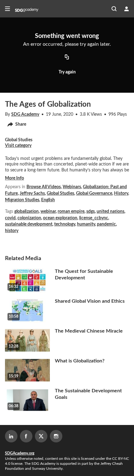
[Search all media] (114, 9)
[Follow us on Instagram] (56, 436)
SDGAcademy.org (19, 453)
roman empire (71, 211)
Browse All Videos (43, 187)
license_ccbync (93, 218)
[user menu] (127, 9)
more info (14, 178)
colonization (29, 218)
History (121, 193)
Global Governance (94, 193)
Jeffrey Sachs (32, 193)
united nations (110, 211)
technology (64, 224)
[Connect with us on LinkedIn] (11, 436)
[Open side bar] (7, 9)
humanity (86, 224)
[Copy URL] (67, 58)
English (48, 200)
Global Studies (60, 193)
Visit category (18, 145)
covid (10, 218)
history (11, 231)
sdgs (90, 211)
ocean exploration (60, 218)
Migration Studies (22, 200)
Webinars (72, 187)
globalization (26, 211)
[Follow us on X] (41, 436)
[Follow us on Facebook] (26, 436)
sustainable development (28, 224)
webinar (48, 211)
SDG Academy (25, 114)
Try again (67, 72)
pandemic (106, 224)
